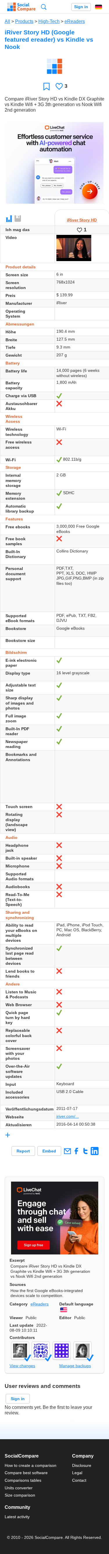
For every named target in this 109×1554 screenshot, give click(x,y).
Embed (49, 1151)
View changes (22, 1365)
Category (19, 1304)
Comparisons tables (23, 1480)
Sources (18, 1284)
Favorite (46, 86)
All (7, 21)
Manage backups (75, 1365)
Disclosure (81, 1465)
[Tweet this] (85, 1151)
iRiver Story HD (82, 220)
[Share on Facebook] (76, 1151)
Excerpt (17, 1260)
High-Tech (49, 21)
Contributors (22, 1337)
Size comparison (20, 1495)
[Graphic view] (9, 218)
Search (44, 7)
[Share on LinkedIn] (95, 1151)
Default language (76, 1304)
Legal (77, 1472)
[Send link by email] (67, 1151)
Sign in (81, 7)
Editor (65, 1317)
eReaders (75, 21)
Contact (79, 1480)
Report (23, 1151)
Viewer (16, 1317)
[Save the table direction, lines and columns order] (18, 218)
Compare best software (26, 1472)
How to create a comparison (30, 1465)
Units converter (19, 1488)
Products (24, 21)
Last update (21, 1325)
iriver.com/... (67, 1116)
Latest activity (17, 1516)
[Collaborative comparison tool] (21, 7)
